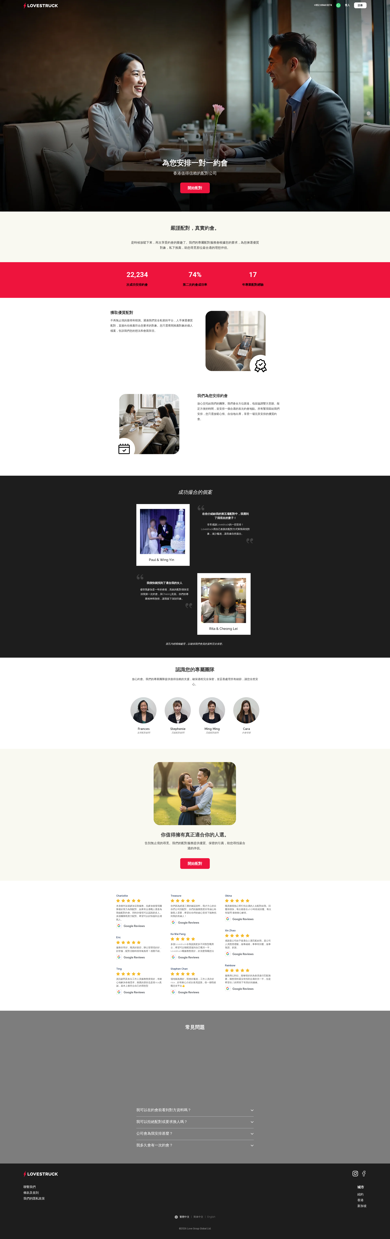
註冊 (360, 5)
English (211, 1216)
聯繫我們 (29, 1187)
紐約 (360, 1194)
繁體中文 (184, 1216)
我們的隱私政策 (34, 1198)
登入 (347, 5)
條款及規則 (31, 1192)
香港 (360, 1200)
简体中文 (198, 1216)
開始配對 (195, 188)
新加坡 (362, 1206)
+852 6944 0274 (323, 5)
